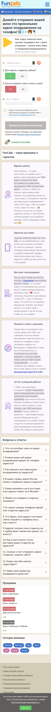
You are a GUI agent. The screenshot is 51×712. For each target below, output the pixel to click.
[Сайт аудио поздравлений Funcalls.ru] (10, 4)
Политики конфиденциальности (29, 134)
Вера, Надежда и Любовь (15, 626)
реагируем (29, 280)
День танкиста (10, 603)
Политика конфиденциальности (17, 683)
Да (10, 76)
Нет (22, 76)
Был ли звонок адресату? (14, 679)
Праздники (8, 11)
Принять (25, 708)
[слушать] (8, 42)
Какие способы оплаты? (14, 671)
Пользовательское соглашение (17, 688)
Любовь (39, 11)
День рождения (24, 11)
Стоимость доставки (20, 142)
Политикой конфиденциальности (22, 115)
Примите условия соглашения (25, 125)
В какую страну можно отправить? (18, 675)
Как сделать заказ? (12, 667)
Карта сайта (9, 692)
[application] (7, 42)
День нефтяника (10, 593)
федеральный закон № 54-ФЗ (28, 372)
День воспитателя (11, 612)
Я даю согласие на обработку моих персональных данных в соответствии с (25, 112)
